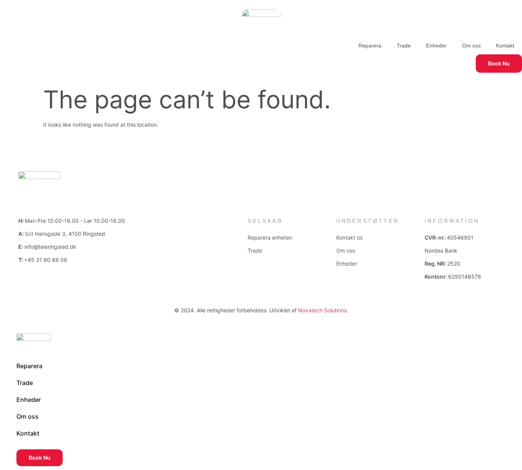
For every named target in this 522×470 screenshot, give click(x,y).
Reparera (369, 45)
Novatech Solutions (322, 310)
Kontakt (505, 45)
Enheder (436, 45)
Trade (404, 45)
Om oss (471, 45)
